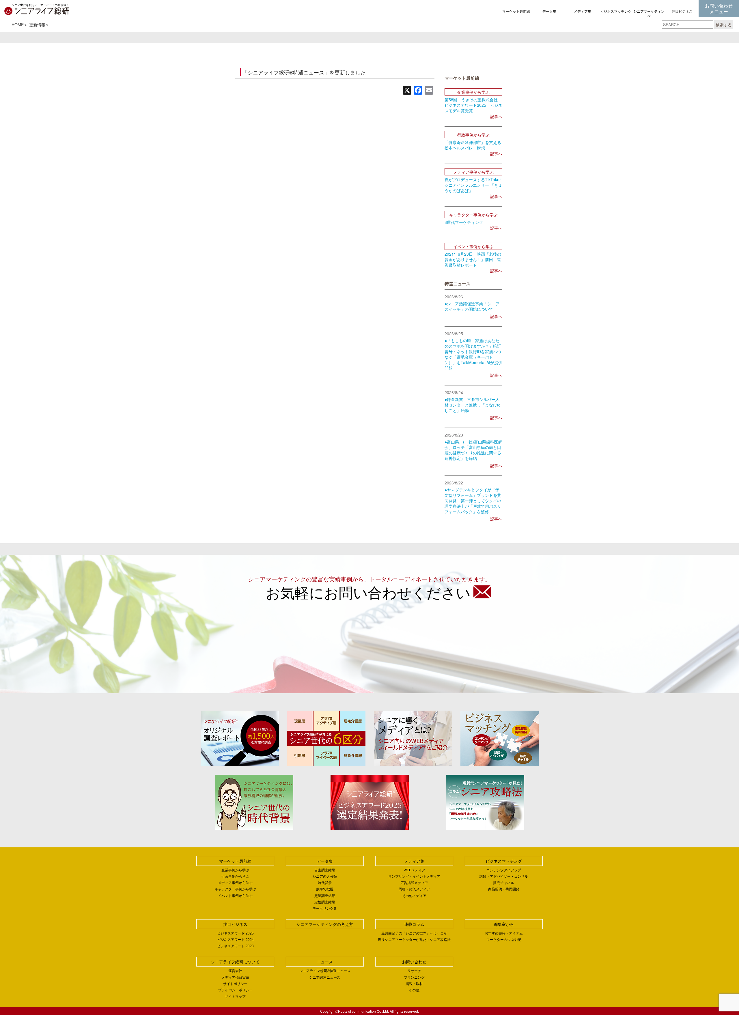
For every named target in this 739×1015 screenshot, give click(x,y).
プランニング (414, 977)
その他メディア (414, 895)
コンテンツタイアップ (503, 869)
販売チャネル (503, 882)
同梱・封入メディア (414, 888)
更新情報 (37, 24)
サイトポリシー (235, 983)
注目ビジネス (682, 11)
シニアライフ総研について (235, 962)
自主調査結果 (324, 869)
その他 (414, 989)
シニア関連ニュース (324, 977)
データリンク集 (325, 908)
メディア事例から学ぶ (235, 882)
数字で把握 (324, 888)
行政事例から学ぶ (235, 876)
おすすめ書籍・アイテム (504, 932)
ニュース (325, 962)
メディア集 (582, 11)
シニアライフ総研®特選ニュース (324, 970)
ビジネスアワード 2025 (235, 932)
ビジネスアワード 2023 (235, 945)
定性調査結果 (324, 901)
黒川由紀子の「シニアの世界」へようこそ (414, 932)
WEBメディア (414, 869)
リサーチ (414, 970)
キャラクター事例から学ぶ (235, 888)
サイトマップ (235, 996)
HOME (18, 24)
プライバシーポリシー (235, 989)
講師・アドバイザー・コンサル (503, 876)
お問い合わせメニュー (719, 8)
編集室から (504, 924)
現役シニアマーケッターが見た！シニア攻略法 (414, 939)
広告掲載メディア (414, 882)
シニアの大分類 (325, 876)
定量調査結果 (324, 895)
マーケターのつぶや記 (503, 939)
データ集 (549, 11)
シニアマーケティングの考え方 (649, 16)
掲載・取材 (414, 983)
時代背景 (325, 882)
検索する (724, 24)
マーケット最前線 (516, 11)
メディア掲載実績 (235, 977)
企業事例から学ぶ (235, 869)
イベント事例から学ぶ (235, 895)
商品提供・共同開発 (503, 888)
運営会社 (235, 970)
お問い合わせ (414, 962)
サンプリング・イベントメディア (414, 876)
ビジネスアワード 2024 (235, 939)
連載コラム (414, 924)
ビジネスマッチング (615, 11)
